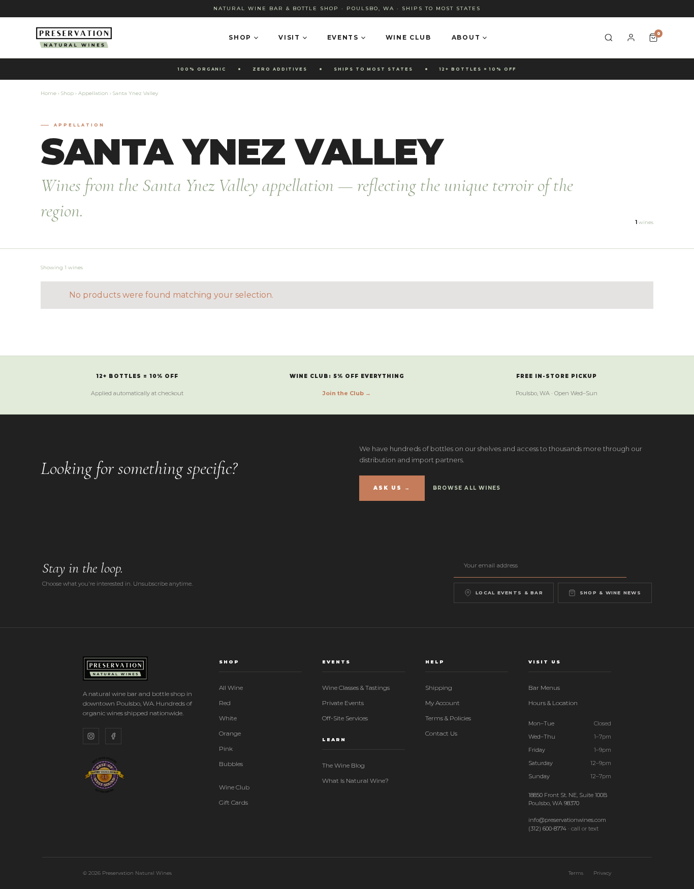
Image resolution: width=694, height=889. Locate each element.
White (228, 718)
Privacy (602, 873)
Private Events (343, 703)
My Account (442, 703)
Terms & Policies (448, 718)
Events (343, 37)
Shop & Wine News (610, 592)
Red (225, 703)
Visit (289, 37)
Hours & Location (553, 703)
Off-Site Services (345, 718)
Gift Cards (233, 802)
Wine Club (408, 37)
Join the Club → (347, 393)
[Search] (608, 37)
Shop (240, 37)
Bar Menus (544, 687)
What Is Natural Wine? (355, 780)
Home (48, 93)
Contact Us (441, 733)
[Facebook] (113, 736)
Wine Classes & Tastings (356, 687)
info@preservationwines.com (567, 819)
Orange (230, 733)
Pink (226, 748)
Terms (576, 873)
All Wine (231, 687)
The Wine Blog (343, 765)
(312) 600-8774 (547, 828)
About (466, 37)
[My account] (631, 37)
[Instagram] (91, 736)
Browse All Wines (466, 488)
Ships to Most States (441, 8)
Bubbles (231, 764)
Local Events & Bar (509, 592)
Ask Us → (392, 488)
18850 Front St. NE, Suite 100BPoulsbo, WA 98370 (567, 799)
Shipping (438, 687)
